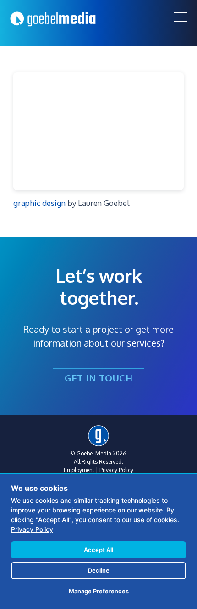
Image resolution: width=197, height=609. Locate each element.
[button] (180, 17)
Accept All (98, 549)
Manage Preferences (99, 591)
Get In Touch (98, 378)
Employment (79, 470)
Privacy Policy (116, 470)
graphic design (39, 203)
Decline (98, 570)
